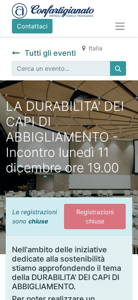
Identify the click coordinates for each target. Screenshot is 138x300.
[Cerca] (118, 68)
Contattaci (32, 26)
